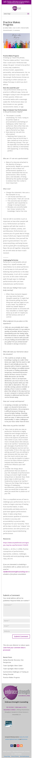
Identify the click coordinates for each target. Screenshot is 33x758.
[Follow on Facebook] (11, 745)
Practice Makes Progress (11, 677)
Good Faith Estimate (24, 756)
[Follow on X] (15, 745)
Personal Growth (7, 30)
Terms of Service (15, 756)
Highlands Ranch (13, 739)
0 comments (16, 30)
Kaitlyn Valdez (8, 28)
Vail (18, 739)
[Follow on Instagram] (18, 745)
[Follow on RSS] (21, 745)
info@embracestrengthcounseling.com (15, 572)
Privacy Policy (7, 756)
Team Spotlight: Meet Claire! (12, 666)
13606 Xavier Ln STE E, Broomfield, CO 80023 (16, 2)
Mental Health (25, 28)
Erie (24, 737)
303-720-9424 (8, 1)
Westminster (24, 739)
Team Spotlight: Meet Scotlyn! (13, 669)
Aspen (21, 737)
